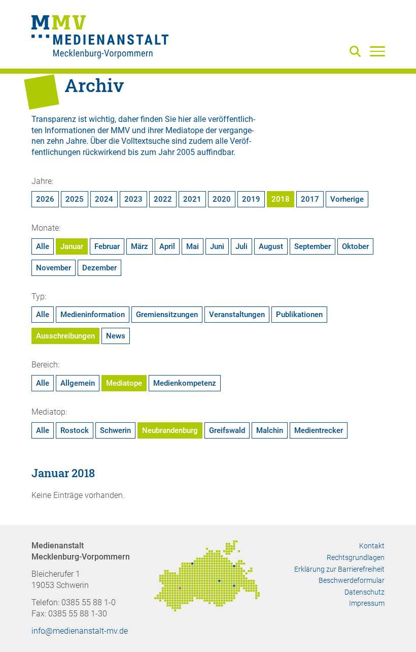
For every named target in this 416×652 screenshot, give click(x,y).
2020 (222, 199)
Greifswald (227, 430)
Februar (107, 246)
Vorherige (347, 199)
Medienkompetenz (184, 383)
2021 (192, 199)
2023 (133, 199)
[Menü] (377, 50)
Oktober (355, 246)
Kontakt (372, 546)
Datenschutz (364, 592)
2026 (45, 199)
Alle (42, 246)
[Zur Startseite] (99, 38)
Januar (71, 246)
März (139, 246)
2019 (251, 199)
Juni (217, 246)
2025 (74, 199)
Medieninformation (92, 314)
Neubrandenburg (170, 430)
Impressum (367, 603)
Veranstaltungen (237, 314)
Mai (192, 246)
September (312, 246)
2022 (163, 199)
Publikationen (299, 314)
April (167, 246)
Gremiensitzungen (167, 314)
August (271, 246)
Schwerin (115, 430)
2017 (310, 199)
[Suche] (357, 52)
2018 (280, 199)
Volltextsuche (145, 141)
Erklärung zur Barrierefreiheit (339, 569)
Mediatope (124, 383)
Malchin (269, 430)
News (115, 335)
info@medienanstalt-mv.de (79, 631)
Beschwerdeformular (352, 580)
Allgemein (77, 383)
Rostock (74, 430)
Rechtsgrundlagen (356, 557)
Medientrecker (318, 430)
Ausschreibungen (65, 335)
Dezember (99, 267)
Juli (241, 246)
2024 (104, 199)
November (53, 267)
